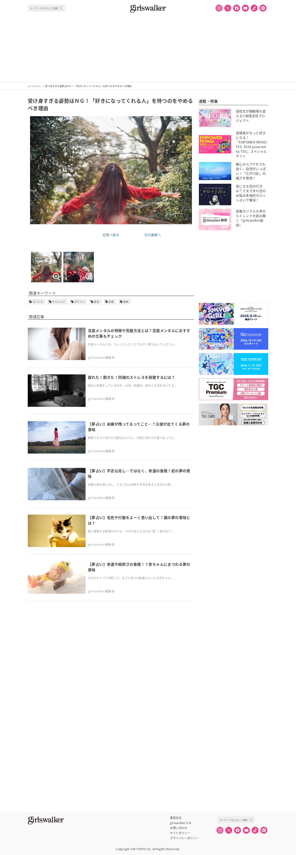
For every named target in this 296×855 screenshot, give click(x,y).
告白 (96, 301)
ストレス (38, 301)
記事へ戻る (111, 234)
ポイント (79, 301)
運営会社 (176, 817)
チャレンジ (58, 301)
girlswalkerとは (180, 822)
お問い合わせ (178, 828)
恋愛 (111, 301)
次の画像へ (152, 234)
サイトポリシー (180, 833)
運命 (125, 301)
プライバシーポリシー (184, 838)
